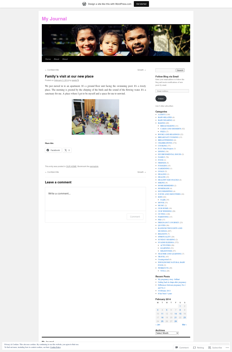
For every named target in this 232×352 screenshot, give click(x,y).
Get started (141, 4)
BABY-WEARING (165, 120)
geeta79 (75, 80)
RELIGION (162, 233)
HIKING (161, 182)
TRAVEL (161, 256)
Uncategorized (163, 259)
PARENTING (163, 216)
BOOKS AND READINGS (169, 134)
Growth (141, 69)
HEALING (162, 174)
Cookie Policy (55, 347)
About (56, 58)
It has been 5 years (165, 293)
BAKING (161, 123)
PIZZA (163, 131)
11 (162, 313)
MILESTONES (166, 251)
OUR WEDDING (165, 211)
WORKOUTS (163, 268)
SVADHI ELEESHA (166, 242)
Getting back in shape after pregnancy (172, 282)
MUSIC (161, 205)
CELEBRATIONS (165, 142)
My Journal (54, 18)
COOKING (162, 145)
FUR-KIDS (162, 165)
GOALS (161, 171)
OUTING (161, 214)
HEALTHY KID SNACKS (168, 179)
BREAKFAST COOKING (168, 137)
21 (176, 317)
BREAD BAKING (167, 125)
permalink (94, 166)
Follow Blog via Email (167, 76)
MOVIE (161, 202)
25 (162, 321)
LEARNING (165, 248)
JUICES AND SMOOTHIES (169, 194)
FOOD (160, 160)
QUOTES (162, 225)
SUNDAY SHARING (166, 239)
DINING (161, 151)
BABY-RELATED (165, 117)
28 (176, 321)
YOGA (163, 270)
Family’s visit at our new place (69, 76)
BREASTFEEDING (165, 140)
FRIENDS (162, 162)
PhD (159, 219)
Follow (161, 98)
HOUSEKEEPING (165, 191)
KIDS (160, 197)
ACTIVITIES (165, 245)
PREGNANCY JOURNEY (168, 222)
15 (180, 313)
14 (176, 313)
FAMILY (161, 157)
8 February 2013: (164, 290)
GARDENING (164, 168)
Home (48, 58)
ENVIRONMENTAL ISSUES (169, 154)
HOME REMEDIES (166, 185)
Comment (135, 216)
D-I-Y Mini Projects (165, 148)
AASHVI (161, 114)
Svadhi (163, 199)
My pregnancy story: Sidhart (169, 279)
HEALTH (161, 177)
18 (162, 317)
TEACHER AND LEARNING (169, 253)
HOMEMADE (163, 188)
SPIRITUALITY (164, 236)
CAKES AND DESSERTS (170, 128)
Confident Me (52, 69)
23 (185, 317)
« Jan (157, 324)
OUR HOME (71, 166)
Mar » (184, 324)
